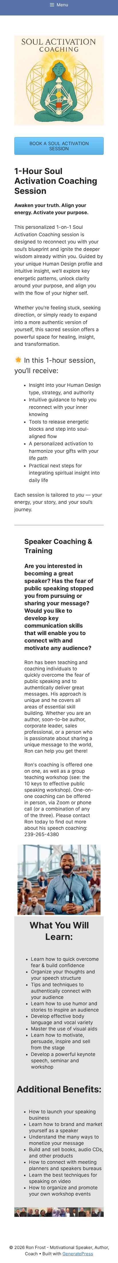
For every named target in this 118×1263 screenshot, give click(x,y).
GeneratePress (77, 1253)
